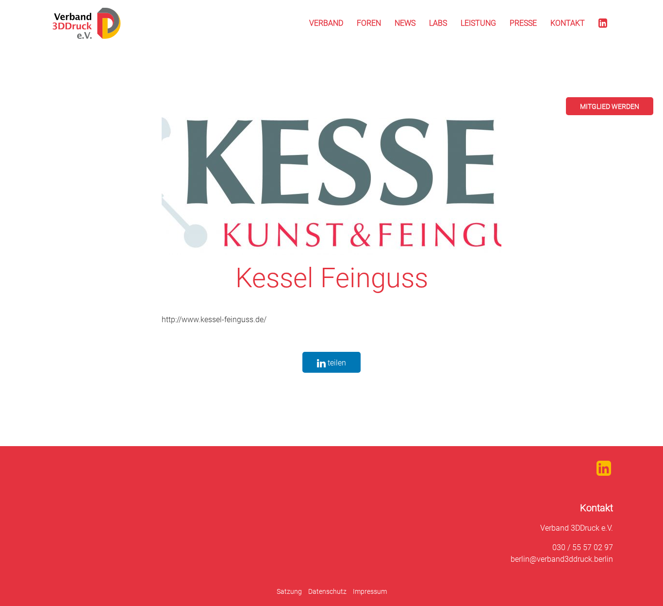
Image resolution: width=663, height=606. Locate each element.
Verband (326, 23)
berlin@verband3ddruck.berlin (562, 559)
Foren (369, 23)
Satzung (289, 591)
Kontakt (567, 23)
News (405, 23)
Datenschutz (327, 591)
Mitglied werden (609, 106)
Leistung (478, 23)
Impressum (370, 591)
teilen (336, 362)
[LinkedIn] (603, 23)
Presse (523, 23)
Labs (438, 23)
